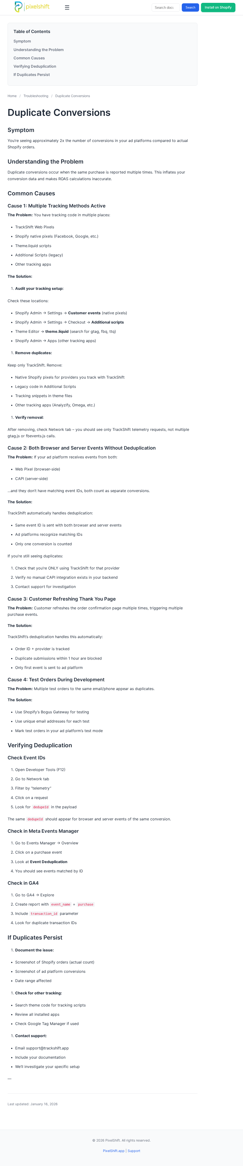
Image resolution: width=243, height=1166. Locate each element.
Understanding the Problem (39, 49)
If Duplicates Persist (32, 74)
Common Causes (29, 58)
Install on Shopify (218, 7)
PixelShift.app (114, 1151)
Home (12, 96)
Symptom (22, 41)
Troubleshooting (35, 96)
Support (134, 1151)
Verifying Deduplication (35, 66)
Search (190, 7)
